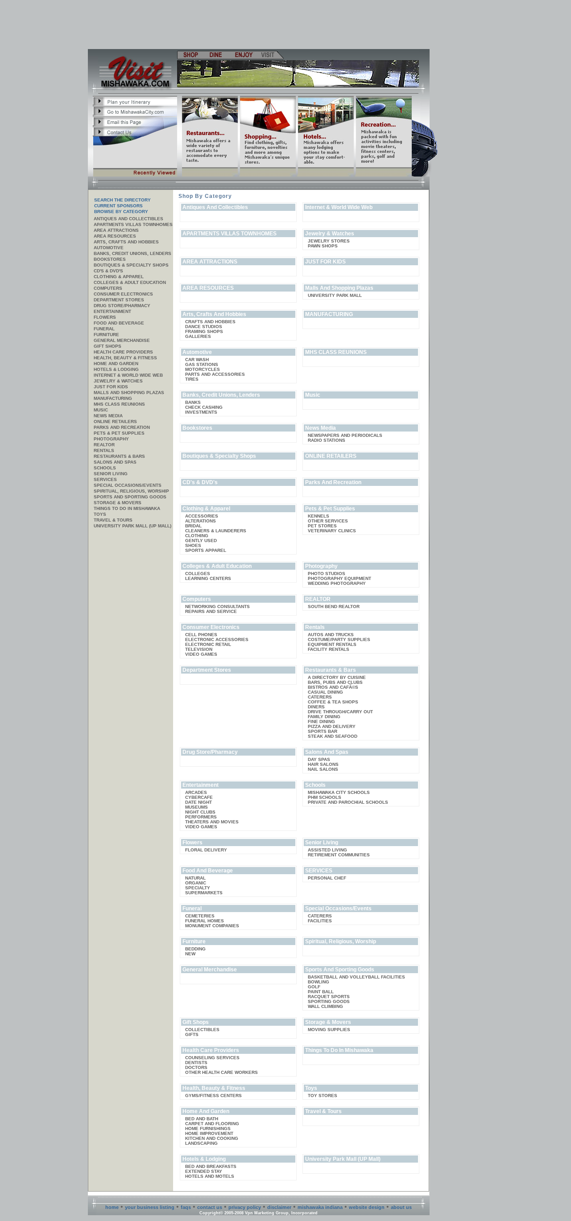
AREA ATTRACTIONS (116, 230)
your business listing (149, 1207)
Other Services (328, 520)
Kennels (318, 516)
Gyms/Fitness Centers (213, 1095)
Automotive (109, 247)
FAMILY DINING (324, 716)
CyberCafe (199, 797)
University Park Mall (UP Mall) (132, 525)
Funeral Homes (204, 920)
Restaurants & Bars (119, 456)
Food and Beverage (119, 323)
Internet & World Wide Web (128, 375)
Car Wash (197, 359)
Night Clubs (200, 812)
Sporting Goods (329, 1001)
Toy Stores (322, 1095)
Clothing (196, 535)
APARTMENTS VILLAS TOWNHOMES (133, 224)
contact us (209, 1207)
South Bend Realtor (334, 606)
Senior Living (111, 473)
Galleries (198, 336)
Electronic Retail (208, 644)
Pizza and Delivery (332, 726)
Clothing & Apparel (119, 276)
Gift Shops (107, 346)
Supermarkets (204, 892)
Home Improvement (209, 1133)
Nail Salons (323, 769)
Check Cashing (204, 407)
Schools (105, 467)
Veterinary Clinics (332, 530)
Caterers (320, 697)
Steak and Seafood (332, 736)
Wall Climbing (325, 1006)
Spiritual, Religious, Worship (131, 491)
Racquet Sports (329, 996)
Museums (196, 807)
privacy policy (244, 1207)
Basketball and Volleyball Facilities (356, 976)
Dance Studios (203, 326)
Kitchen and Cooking (211, 1138)
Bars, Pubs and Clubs (335, 682)
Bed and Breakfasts (210, 1166)
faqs (186, 1207)
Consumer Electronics (123, 294)
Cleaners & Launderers (215, 530)
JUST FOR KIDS (111, 386)
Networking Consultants (217, 606)
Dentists (196, 1062)
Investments (201, 412)
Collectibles (202, 1029)
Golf (314, 986)
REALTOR (104, 444)
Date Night (198, 802)
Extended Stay (203, 1171)
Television (198, 649)
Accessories (201, 516)
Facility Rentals (328, 649)
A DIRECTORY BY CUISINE (337, 677)
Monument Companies (212, 925)
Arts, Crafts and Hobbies (126, 241)
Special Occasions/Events (127, 485)
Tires (192, 379)
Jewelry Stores (329, 240)
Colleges (197, 573)
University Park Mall (335, 295)
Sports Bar (322, 731)
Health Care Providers (123, 351)
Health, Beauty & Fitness (125, 357)
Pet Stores (322, 525)
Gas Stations (201, 364)
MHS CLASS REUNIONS (119, 404)
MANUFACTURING (113, 398)
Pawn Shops (323, 245)
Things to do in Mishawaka (127, 508)
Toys (100, 514)
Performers (201, 816)
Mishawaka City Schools (339, 792)
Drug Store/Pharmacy (122, 305)
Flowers (105, 317)
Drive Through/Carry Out (340, 711)
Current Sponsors (118, 205)
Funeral (104, 328)
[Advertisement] (259, 24)
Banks (193, 402)
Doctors (196, 1067)
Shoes (193, 545)
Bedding (195, 948)
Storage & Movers (117, 502)
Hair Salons (323, 764)
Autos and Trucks (331, 634)
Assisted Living (327, 849)
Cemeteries (200, 915)
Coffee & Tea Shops (333, 701)
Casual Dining (325, 692)
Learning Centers (208, 578)
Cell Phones (201, 634)
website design (367, 1207)
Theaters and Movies (212, 821)
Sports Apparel (205, 550)
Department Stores (119, 299)
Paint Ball (321, 991)
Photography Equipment (339, 578)
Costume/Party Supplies (339, 639)
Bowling (318, 981)
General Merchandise (122, 340)
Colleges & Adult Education (130, 282)
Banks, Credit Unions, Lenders (132, 253)
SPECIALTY (197, 887)
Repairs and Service (211, 611)
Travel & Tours (113, 520)
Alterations (200, 520)
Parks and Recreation (122, 427)
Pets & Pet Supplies (119, 433)
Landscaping (201, 1143)
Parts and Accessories (215, 374)
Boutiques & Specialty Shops (131, 265)
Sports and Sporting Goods (130, 496)
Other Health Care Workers (221, 1072)
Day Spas (319, 759)
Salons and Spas (115, 462)
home (112, 1207)
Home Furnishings (208, 1128)
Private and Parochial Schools (348, 802)
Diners (316, 706)
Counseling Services (212, 1057)
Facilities (320, 920)
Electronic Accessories (216, 639)
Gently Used (201, 540)
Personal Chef (327, 878)
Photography (111, 438)
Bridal (193, 525)
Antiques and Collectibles (128, 218)
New (190, 953)
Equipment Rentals (332, 644)
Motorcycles (202, 369)
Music (101, 409)
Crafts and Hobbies (210, 321)
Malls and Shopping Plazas (129, 392)
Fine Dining (321, 721)
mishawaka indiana (320, 1207)
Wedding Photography (337, 583)
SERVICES (105, 479)
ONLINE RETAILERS (115, 421)
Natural (195, 878)
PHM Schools (324, 797)
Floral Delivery (206, 849)
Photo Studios (326, 573)
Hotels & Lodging (116, 369)
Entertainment (112, 311)
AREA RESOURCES (115, 236)
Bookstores (110, 259)
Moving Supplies (329, 1029)
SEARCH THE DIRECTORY (122, 199)
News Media (108, 415)
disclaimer (279, 1207)
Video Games (201, 654)
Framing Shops (204, 331)
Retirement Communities (339, 854)
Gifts (192, 1034)
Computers (108, 288)
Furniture (106, 334)
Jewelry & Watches (118, 380)
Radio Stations (326, 440)
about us (401, 1207)
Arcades (196, 792)
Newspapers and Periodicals (345, 435)
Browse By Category (121, 211)
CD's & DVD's (108, 270)
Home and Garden (116, 363)
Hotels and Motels (209, 1176)
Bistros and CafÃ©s (333, 687)
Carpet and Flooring (212, 1123)
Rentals (104, 450)
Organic (195, 882)
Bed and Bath (201, 1118)
